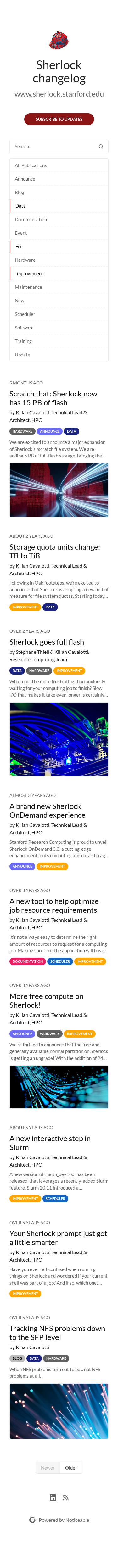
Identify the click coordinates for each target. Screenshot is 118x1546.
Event (21, 233)
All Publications (31, 165)
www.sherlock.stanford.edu (59, 93)
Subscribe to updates (59, 119)
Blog (19, 192)
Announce (25, 179)
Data (20, 206)
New (19, 300)
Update (22, 354)
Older (71, 1467)
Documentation (31, 219)
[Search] (101, 146)
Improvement (29, 273)
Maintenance (28, 287)
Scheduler (25, 314)
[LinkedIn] (56, 1497)
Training (23, 341)
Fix (18, 246)
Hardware (25, 260)
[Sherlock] (59, 41)
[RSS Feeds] (65, 1497)
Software (24, 327)
